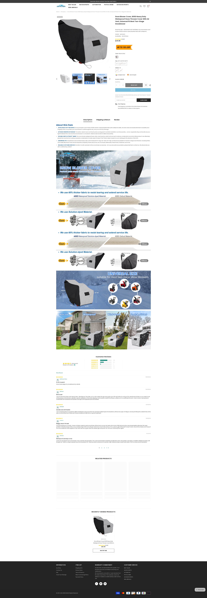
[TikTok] (100, 583)
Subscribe (143, 100)
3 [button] (104, 447)
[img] (59, 377)
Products (63, 11)
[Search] (140, 6)
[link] (67, 495)
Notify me (103, 550)
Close (150, 1)
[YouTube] (105, 583)
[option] (103, 1)
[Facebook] (96, 583)
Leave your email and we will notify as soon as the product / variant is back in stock (133, 95)
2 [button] (101, 447)
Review (117, 120)
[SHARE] (149, 85)
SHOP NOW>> (113, 1)
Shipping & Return (103, 120)
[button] (56, 79)
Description (87, 120)
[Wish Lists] (144, 6)
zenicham (122, 34)
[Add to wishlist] (146, 85)
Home (57, 11)
